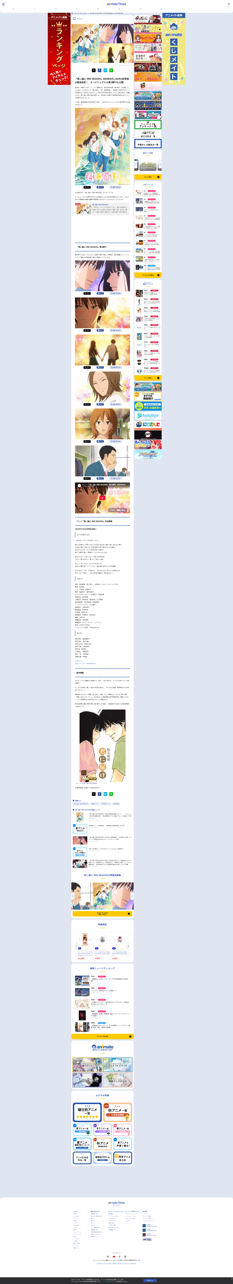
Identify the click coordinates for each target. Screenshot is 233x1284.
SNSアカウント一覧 (113, 1227)
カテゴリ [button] (75, 1211)
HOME (75, 1213)
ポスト (88, 187)
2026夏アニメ (106, 803)
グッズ (75, 1227)
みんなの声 (76, 1225)
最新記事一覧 (94, 1214)
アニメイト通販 (147, 1216)
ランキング (76, 1216)
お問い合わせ (111, 1223)
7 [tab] (155, 172)
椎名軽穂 (116, 803)
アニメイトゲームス (130, 1216)
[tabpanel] (148, 165)
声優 (75, 1220)
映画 (75, 1229)
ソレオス (128, 1220)
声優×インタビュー (95, 1234)
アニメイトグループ (148, 1220)
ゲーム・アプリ (77, 1234)
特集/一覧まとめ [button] (94, 1211)
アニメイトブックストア (132, 1214)
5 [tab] (150, 172)
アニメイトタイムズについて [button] (115, 1211)
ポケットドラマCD (130, 1218)
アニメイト (145, 1214)
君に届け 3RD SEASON (81, 803)
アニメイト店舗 (147, 1218)
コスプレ (76, 1239)
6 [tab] (152, 172)
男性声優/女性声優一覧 (96, 1232)
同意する (150, 1280)
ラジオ (75, 1223)
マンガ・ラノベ (77, 1232)
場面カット (95, 803)
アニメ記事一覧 (95, 1227)
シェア (101, 187)
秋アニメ (93, 1223)
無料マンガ (76, 1248)
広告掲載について (112, 1229)
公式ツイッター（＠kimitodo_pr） (86, 663)
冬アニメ (93, 1225)
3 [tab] (145, 172)
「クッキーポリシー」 (109, 1281)
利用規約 (110, 1214)
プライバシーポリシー (113, 1216)
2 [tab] (143, 172)
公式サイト (78, 661)
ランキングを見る (102, 1036)
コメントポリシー (112, 1220)
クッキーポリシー (112, 1218)
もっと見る (148, 177)
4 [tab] (148, 172)
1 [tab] (141, 172)
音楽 (75, 1236)
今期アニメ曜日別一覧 (96, 1216)
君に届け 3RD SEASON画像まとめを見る (102, 913)
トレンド (76, 1245)
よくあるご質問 (112, 1225)
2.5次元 (75, 1241)
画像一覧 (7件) (116, 187)
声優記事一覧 (94, 1229)
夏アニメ (93, 1220)
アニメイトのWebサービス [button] (132, 1211)
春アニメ (93, 1218)
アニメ (75, 1218)
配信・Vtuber (77, 1243)
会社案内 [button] (145, 1211)
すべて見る (148, 378)
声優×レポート (94, 1236)
